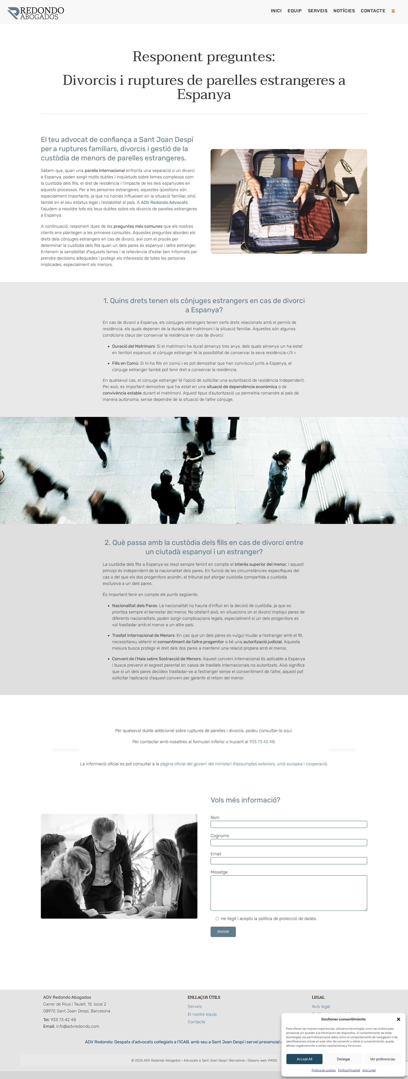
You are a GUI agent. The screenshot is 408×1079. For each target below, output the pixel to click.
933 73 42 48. (262, 741)
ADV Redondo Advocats (164, 202)
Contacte (196, 1021)
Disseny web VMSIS (262, 1060)
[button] (398, 1019)
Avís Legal (369, 1070)
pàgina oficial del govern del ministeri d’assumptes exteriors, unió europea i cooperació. (244, 763)
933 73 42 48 (63, 1019)
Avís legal (321, 1006)
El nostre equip (202, 1014)
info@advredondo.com (77, 1026)
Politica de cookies (324, 1070)
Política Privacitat (349, 1070)
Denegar (343, 1059)
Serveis (195, 1006)
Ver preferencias (382, 1059)
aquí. (288, 730)
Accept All (304, 1059)
